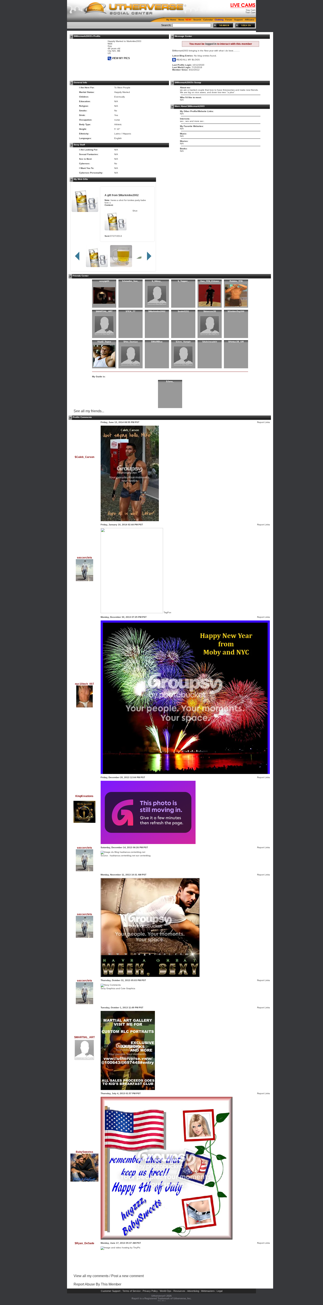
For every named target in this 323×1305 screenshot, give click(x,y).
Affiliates (249, 19)
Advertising (193, 1291)
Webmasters (208, 1291)
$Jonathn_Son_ (130, 281)
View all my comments (91, 1276)
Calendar (208, 19)
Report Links (263, 422)
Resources (179, 1291)
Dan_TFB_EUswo (209, 281)
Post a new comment (127, 1276)
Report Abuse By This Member (97, 1284)
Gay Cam (250, 10)
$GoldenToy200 (236, 311)
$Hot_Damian (130, 341)
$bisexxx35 (209, 311)
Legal (219, 1291)
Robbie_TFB (236, 281)
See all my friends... (89, 411)
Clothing (219, 19)
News (181, 19)
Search (197, 19)
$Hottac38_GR (236, 341)
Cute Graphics (128, 988)
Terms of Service (131, 1291)
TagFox (167, 612)
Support (238, 19)
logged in (210, 43)
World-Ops (165, 1291)
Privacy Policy (150, 1291)
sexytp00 (104, 281)
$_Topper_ (183, 281)
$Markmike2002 (128, 195)
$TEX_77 (130, 311)
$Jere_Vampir (183, 341)
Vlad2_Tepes (104, 341)
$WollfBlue (157, 341)
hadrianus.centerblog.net (122, 855)
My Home (171, 19)
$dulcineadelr (209, 341)
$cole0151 (183, 311)
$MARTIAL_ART (104, 311)
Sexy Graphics (108, 988)
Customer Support (110, 1291)
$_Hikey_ (157, 281)
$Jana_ (170, 381)
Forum (228, 19)
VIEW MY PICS (120, 58)
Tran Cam (250, 12)
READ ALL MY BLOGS (188, 59)
